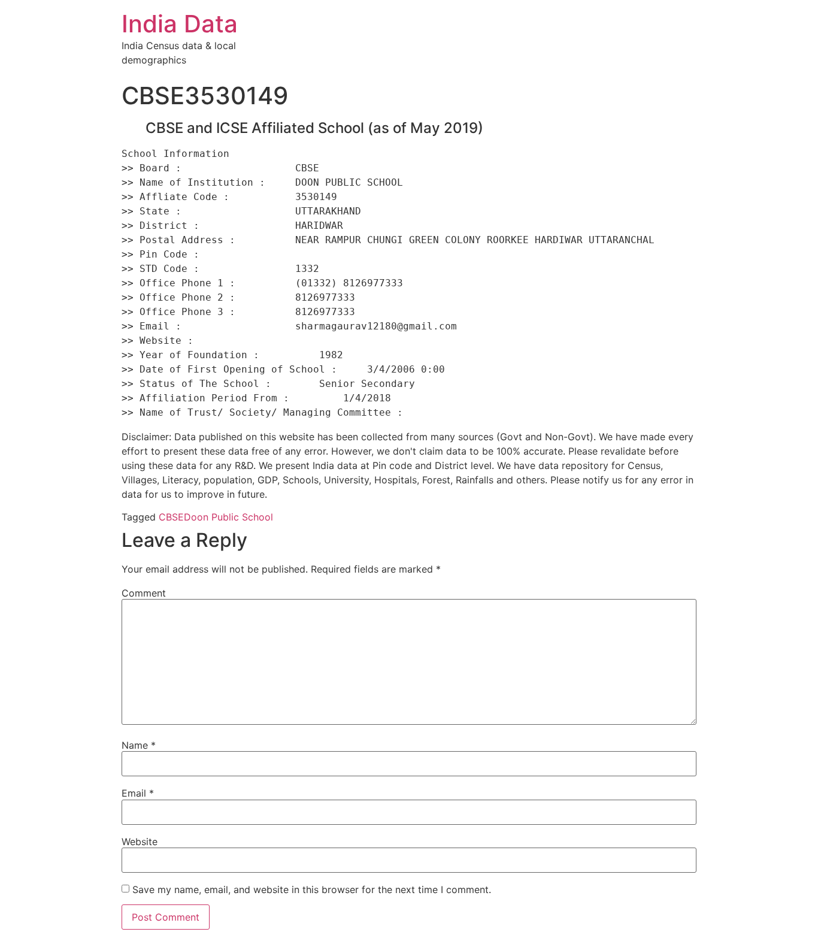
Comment (144, 593)
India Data (180, 23)
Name (139, 745)
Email (138, 793)
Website (139, 841)
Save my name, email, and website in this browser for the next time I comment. (311, 889)
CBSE (171, 517)
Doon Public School (228, 517)
